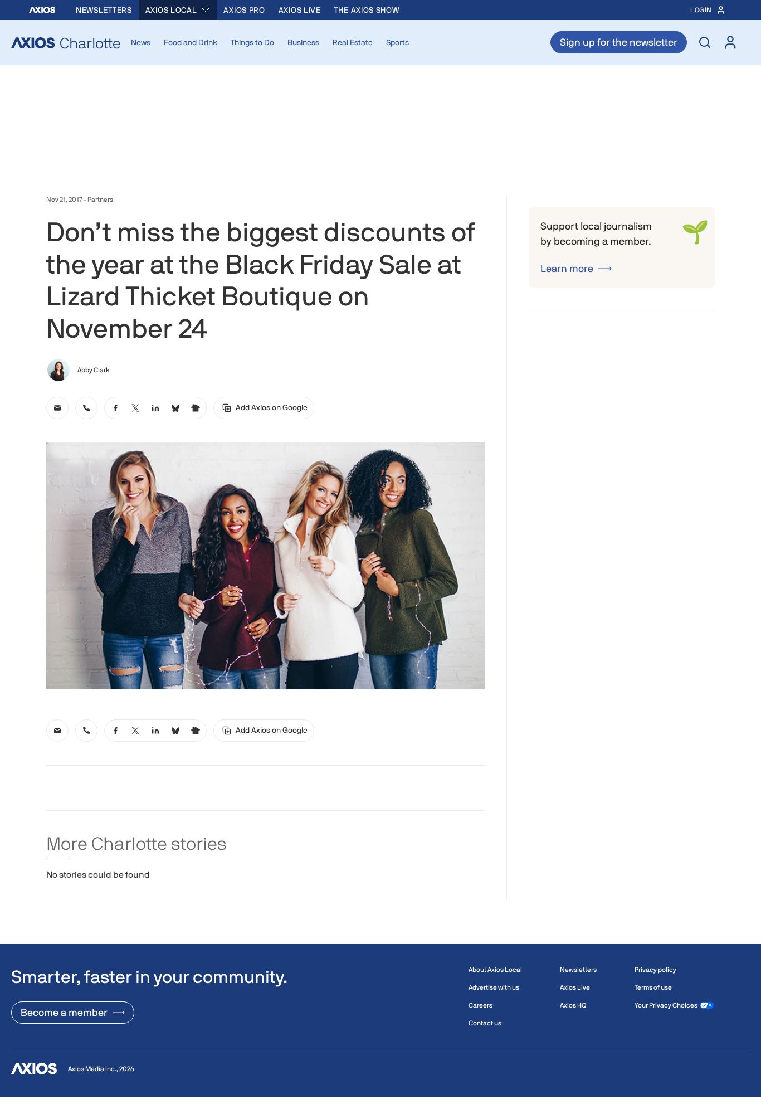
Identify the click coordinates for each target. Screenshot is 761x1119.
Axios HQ (573, 1005)
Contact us (485, 1023)
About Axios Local (495, 969)
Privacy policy (655, 969)
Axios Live (300, 10)
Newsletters (104, 10)
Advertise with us (494, 987)
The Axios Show (366, 10)
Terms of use (653, 987)
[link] (57, 408)
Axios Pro (244, 10)
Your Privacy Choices (666, 1005)
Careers (480, 1005)
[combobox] (178, 10)
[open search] (704, 42)
